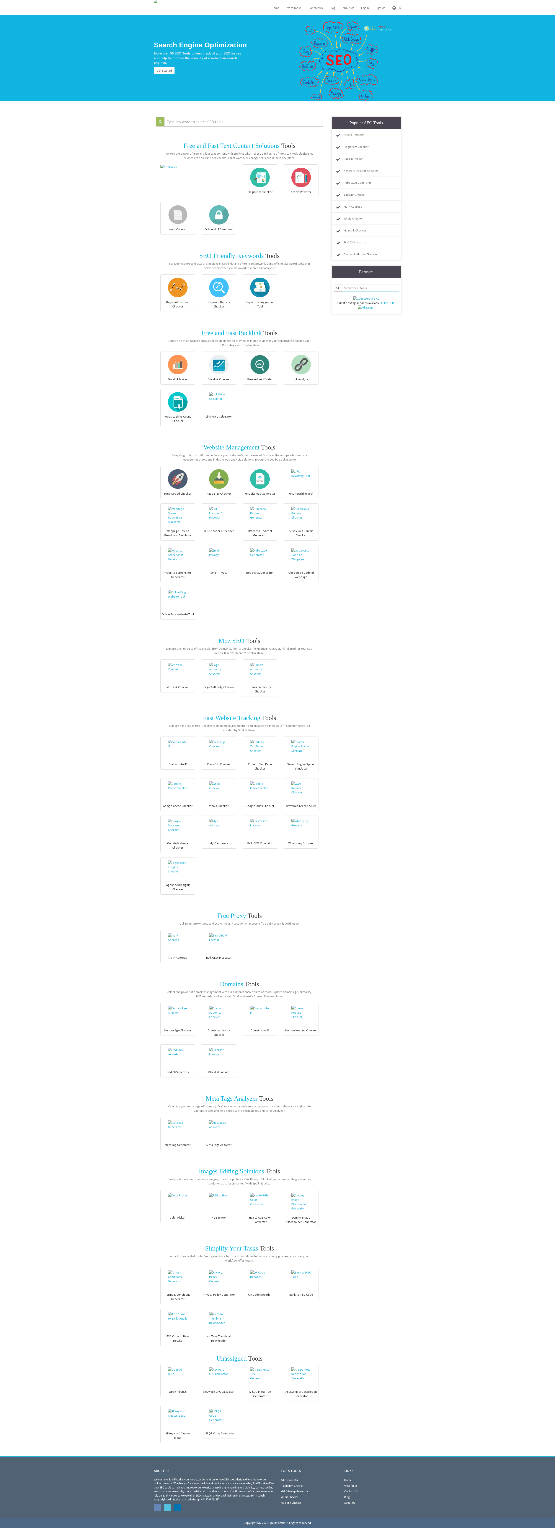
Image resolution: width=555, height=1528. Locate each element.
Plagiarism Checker (356, 147)
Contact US (316, 8)
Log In (365, 8)
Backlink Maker (353, 159)
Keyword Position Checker (361, 171)
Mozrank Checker (355, 230)
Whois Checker (353, 218)
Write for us (294, 8)
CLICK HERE (388, 303)
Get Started (164, 71)
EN (398, 8)
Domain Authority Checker (360, 254)
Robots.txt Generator (357, 183)
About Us (348, 8)
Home (275, 8)
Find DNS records (355, 242)
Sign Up (380, 8)
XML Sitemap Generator (294, 1491)
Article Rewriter (354, 135)
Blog (333, 8)
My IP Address (353, 206)
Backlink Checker (355, 195)
